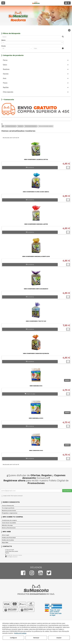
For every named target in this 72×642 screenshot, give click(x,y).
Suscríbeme (67, 490)
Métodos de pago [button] (7, 525)
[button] (69, 30)
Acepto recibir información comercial (12, 495)
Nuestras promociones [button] (9, 510)
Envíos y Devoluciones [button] (9, 527)
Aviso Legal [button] (5, 535)
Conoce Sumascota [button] (8, 505)
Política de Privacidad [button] (9, 537)
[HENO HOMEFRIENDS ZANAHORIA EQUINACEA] (36, 342)
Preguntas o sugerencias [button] (9, 513)
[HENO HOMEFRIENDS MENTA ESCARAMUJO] (36, 278)
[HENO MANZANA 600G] (36, 375)
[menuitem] (36, 505)
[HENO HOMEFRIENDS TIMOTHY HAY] (36, 310)
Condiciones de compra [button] (9, 520)
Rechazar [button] (36, 638)
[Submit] (62, 48)
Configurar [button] (13, 638)
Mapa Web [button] (5, 542)
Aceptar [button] (59, 638)
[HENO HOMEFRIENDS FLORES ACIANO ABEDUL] (36, 181)
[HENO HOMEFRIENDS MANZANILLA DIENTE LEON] (36, 245)
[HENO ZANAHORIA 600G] (36, 439)
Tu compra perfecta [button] (8, 508)
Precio (3, 46)
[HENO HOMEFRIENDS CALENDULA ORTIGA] (36, 148)
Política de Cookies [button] (8, 540)
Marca (3, 40)
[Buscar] (62, 36)
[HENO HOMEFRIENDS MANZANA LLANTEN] (36, 213)
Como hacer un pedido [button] (9, 522)
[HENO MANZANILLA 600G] (36, 407)
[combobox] (32, 42)
